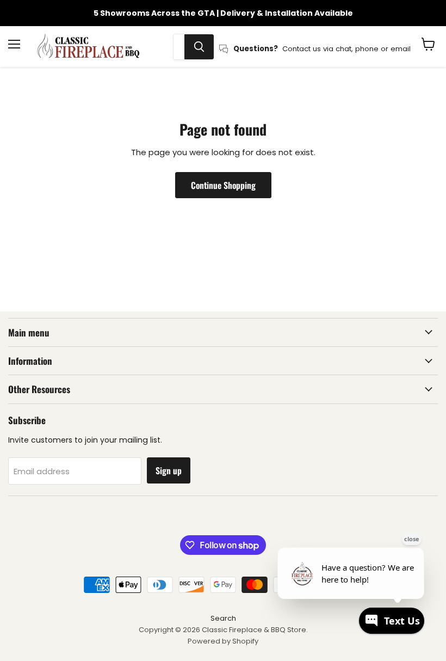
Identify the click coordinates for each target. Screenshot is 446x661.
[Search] (199, 46)
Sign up (169, 470)
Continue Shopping (223, 185)
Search (223, 618)
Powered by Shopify (223, 641)
